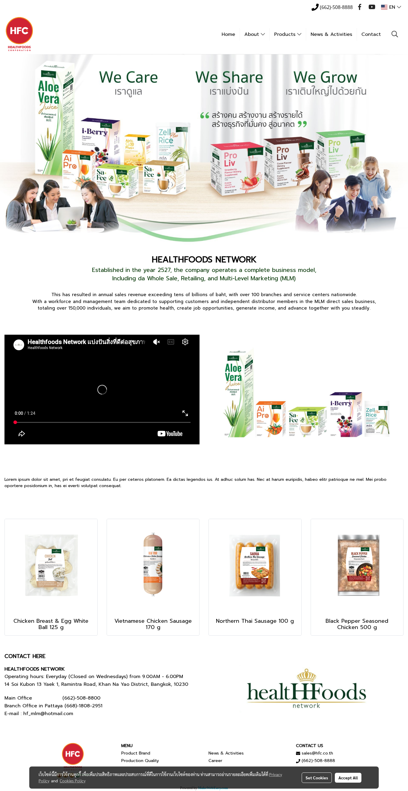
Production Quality (140, 761)
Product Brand (135, 753)
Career (215, 761)
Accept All (348, 777)
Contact (371, 34)
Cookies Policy (72, 780)
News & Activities (331, 34)
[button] (394, 34)
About (252, 34)
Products (285, 34)
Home (228, 34)
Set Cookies (317, 777)
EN (392, 7)
